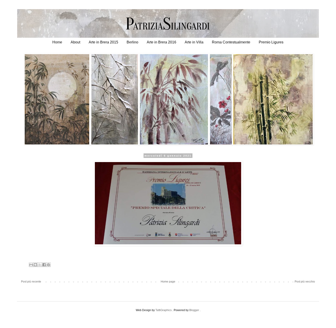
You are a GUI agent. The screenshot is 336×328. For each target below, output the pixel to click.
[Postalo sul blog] (35, 264)
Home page (168, 281)
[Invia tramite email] (31, 264)
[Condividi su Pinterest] (48, 264)
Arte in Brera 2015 (103, 42)
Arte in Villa (194, 42)
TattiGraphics (163, 310)
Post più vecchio (305, 281)
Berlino (132, 42)
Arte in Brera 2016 (161, 42)
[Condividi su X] (39, 264)
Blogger (194, 310)
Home (57, 42)
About (75, 42)
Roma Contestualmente (231, 42)
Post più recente (31, 281)
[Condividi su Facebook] (44, 264)
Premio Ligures (271, 42)
